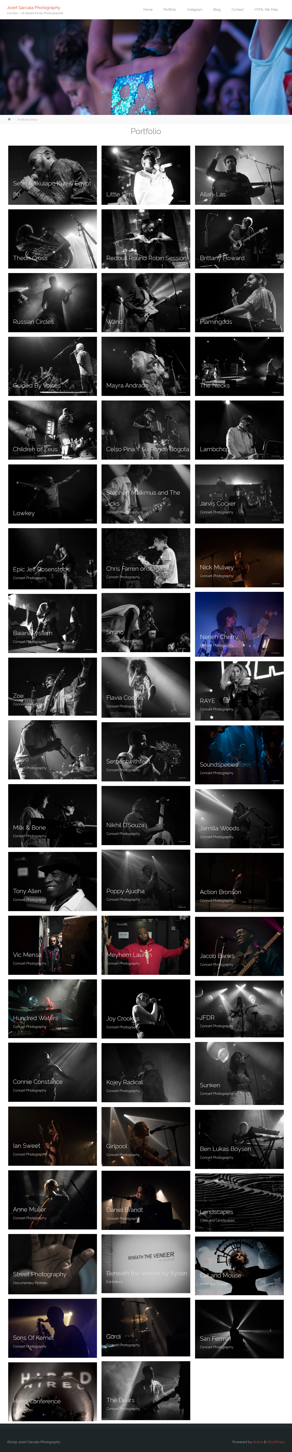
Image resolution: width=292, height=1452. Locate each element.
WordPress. (276, 1442)
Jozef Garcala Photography (33, 7)
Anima (257, 1442)
